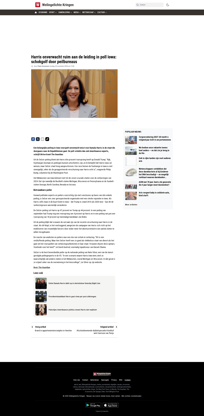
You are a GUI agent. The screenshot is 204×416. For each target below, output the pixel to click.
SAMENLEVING (64, 12)
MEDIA (76, 12)
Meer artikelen (131, 205)
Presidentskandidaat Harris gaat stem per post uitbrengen (72, 296)
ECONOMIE (43, 12)
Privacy (114, 380)
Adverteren (94, 380)
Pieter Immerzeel (43, 66)
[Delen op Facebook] (33, 139)
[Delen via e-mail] (42, 139)
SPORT (52, 12)
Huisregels (105, 380)
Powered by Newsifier (102, 411)
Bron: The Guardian (42, 267)
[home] (36, 12)
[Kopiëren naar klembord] (47, 139)
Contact (85, 380)
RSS (120, 380)
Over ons (76, 380)
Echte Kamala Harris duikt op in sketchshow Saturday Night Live (74, 283)
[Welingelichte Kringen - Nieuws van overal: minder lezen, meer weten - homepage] (55, 5)
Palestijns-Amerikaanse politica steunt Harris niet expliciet (73, 310)
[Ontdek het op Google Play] (93, 405)
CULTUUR (101, 12)
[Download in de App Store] (111, 405)
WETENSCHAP (88, 12)
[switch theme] (167, 4)
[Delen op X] (38, 139)
